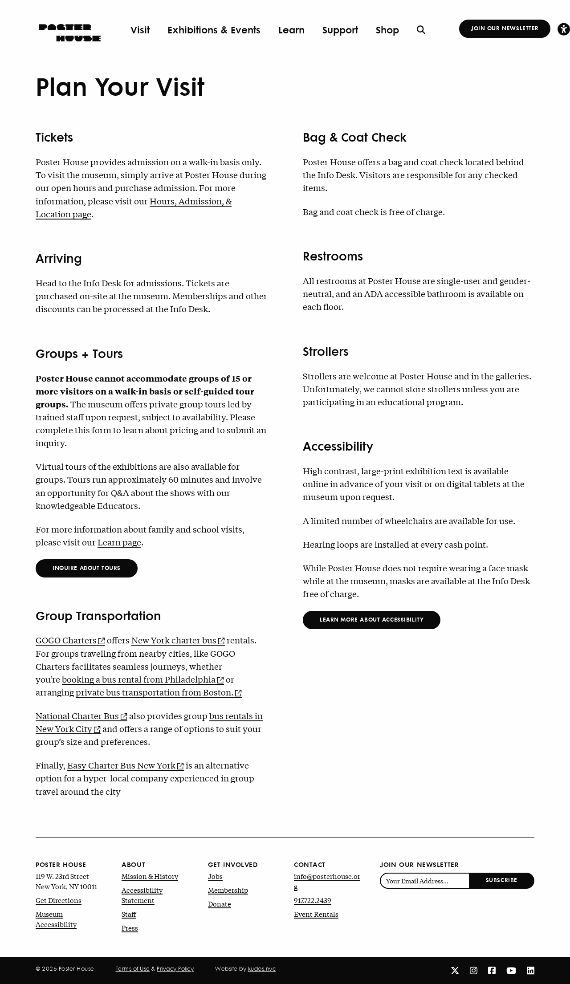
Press (130, 927)
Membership (228, 890)
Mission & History (150, 876)
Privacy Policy (175, 968)
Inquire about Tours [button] (87, 567)
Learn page (119, 542)
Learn (291, 29)
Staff (129, 914)
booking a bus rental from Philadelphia (139, 679)
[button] (564, 28)
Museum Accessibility (56, 919)
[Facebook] (492, 970)
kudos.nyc (262, 968)
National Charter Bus (77, 715)
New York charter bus (173, 640)
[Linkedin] (530, 970)
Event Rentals (316, 914)
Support (340, 29)
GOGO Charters (66, 640)
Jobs (215, 876)
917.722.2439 (312, 900)
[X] (455, 970)
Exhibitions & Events (214, 29)
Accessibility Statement (142, 895)
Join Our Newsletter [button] (505, 28)
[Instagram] (473, 970)
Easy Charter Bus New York (121, 765)
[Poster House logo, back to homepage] (70, 30)
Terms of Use (133, 968)
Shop (387, 29)
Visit (140, 29)
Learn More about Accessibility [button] (371, 619)
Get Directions (58, 900)
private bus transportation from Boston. (154, 692)
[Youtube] (511, 970)
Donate (219, 903)
